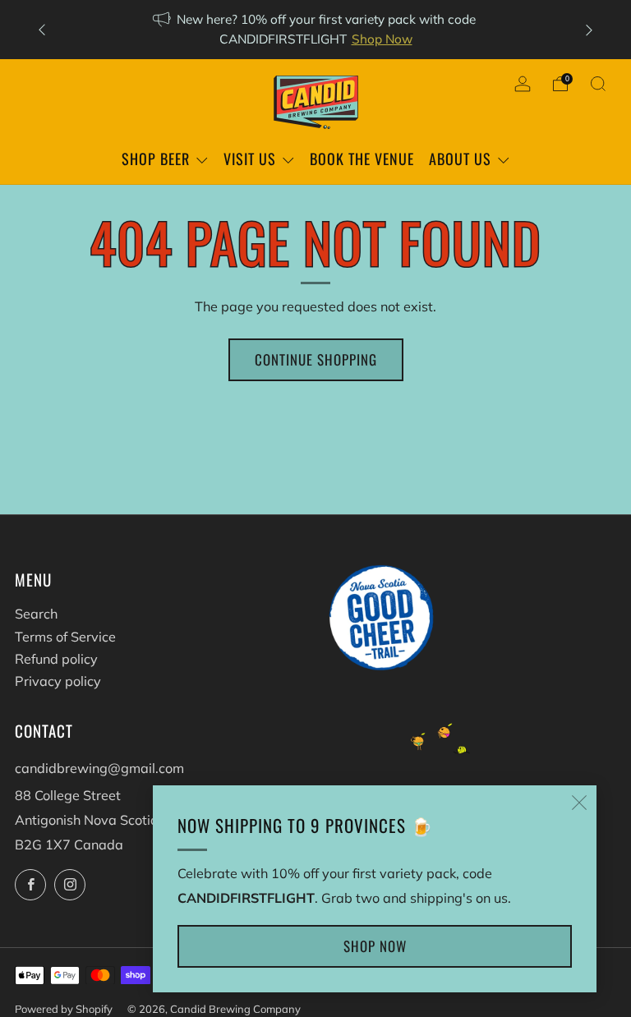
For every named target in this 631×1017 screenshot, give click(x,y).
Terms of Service (65, 636)
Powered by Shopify (64, 1008)
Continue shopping (316, 359)
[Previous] (42, 30)
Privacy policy (58, 681)
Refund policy (56, 659)
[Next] (589, 30)
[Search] (598, 84)
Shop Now (382, 39)
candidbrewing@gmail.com (99, 768)
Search (36, 613)
